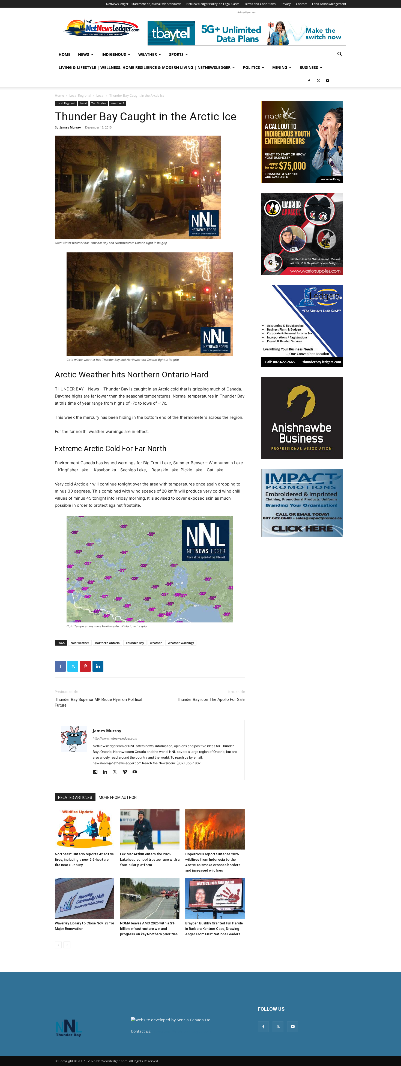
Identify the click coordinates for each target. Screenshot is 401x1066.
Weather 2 (117, 103)
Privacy (286, 4)
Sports (176, 54)
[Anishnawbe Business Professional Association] (302, 418)
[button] (339, 54)
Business (309, 67)
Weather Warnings (181, 643)
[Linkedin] (97, 666)
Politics (251, 67)
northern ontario (107, 643)
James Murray (70, 127)
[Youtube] (328, 80)
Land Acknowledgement (329, 4)
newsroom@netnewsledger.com (181, 1031)
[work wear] (302, 234)
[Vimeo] (126, 772)
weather (156, 643)
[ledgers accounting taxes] (302, 326)
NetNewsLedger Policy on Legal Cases (212, 4)
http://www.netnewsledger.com (115, 738)
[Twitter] (318, 80)
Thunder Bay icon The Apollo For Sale (211, 699)
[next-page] (67, 945)
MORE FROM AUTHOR (118, 797)
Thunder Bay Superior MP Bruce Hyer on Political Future (98, 702)
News (83, 54)
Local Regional (80, 95)
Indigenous (113, 54)
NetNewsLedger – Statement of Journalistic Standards (143, 4)
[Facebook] (309, 80)
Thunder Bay (135, 643)
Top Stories (98, 103)
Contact (301, 4)
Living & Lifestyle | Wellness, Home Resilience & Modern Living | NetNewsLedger (145, 67)
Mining (279, 67)
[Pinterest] (85, 666)
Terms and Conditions (260, 4)
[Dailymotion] (97, 772)
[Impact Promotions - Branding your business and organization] (302, 503)
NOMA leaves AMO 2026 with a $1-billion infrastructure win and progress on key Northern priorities (149, 928)
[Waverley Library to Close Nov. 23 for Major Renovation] (84, 898)
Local (100, 95)
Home (64, 54)
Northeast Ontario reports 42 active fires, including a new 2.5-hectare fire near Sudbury (84, 859)
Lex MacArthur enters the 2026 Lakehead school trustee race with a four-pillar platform (149, 859)
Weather (147, 54)
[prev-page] (58, 945)
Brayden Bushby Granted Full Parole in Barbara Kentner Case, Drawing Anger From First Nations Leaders (214, 928)
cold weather (80, 643)
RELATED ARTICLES (75, 797)
